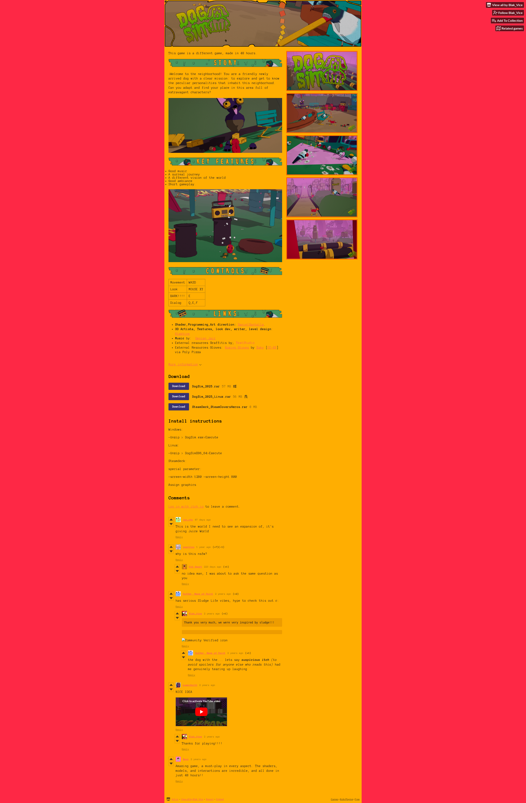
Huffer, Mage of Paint (198, 593)
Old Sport (195, 566)
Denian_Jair (205, 338)
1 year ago (203, 547)
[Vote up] (171, 519)
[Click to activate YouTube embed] (201, 711)
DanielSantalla (251, 324)
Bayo (186, 759)
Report (209, 799)
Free (357, 799)
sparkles (188, 547)
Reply (179, 537)
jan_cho (188, 519)
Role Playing (346, 799)
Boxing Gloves (237, 347)
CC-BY (272, 347)
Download (178, 386)
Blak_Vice (195, 613)
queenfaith (190, 685)
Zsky (260, 347)
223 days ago (212, 566)
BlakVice (182, 333)
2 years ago (223, 593)
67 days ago (203, 519)
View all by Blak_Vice (192, 799)
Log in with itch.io (186, 506)
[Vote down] (171, 524)
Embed (220, 799)
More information (183, 364)
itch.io (175, 799)
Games (334, 799)
